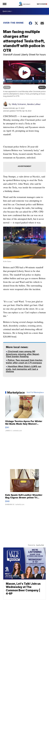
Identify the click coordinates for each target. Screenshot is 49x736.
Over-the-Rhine (13, 22)
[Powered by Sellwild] (40, 545)
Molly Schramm (19, 104)
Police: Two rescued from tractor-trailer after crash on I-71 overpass (24, 362)
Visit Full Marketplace (35, 392)
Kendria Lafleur (34, 104)
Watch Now (41, 4)
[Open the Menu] (4, 4)
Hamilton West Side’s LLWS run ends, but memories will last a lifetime (23, 369)
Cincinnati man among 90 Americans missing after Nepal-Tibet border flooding (22, 354)
